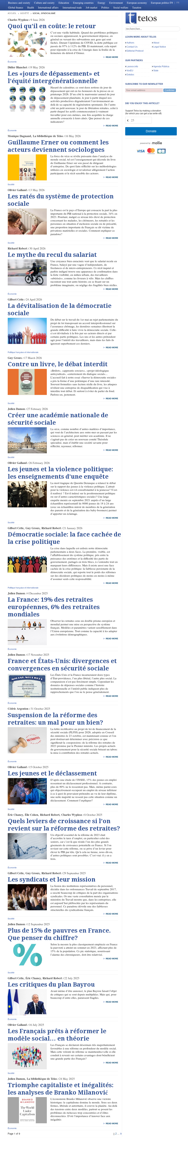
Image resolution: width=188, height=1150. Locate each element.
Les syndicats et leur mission (51, 879)
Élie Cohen (31, 815)
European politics (160, 2)
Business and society (19, 2)
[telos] (152, 18)
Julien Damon (16, 409)
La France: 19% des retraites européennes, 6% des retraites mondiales (54, 607)
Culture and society (44, 2)
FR (177, 2)
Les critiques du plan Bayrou (51, 984)
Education (64, 2)
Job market (91, 7)
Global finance (15, 7)
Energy (101, 2)
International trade (72, 7)
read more (112, 57)
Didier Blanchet (17, 67)
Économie (12, 61)
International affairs (48, 7)
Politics (105, 7)
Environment (116, 2)
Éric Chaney (15, 815)
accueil (12, 13)
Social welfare (120, 7)
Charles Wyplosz (18, 20)
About (156, 42)
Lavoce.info (132, 66)
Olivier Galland (17, 190)
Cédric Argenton (18, 709)
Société (24, 13)
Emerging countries (83, 2)
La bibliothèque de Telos (48, 136)
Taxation (136, 7)
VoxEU (129, 70)
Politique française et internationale (23, 352)
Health (30, 7)
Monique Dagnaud (19, 136)
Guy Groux (15, 358)
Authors (130, 42)
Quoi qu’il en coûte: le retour (52, 26)
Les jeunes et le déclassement (52, 773)
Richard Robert (17, 248)
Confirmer (170, 90)
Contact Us (132, 47)
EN (171, 2)
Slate (155, 70)
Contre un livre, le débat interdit (58, 364)
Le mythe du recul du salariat (52, 254)
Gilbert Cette (16, 299)
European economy (137, 2)
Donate (151, 131)
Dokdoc (130, 74)
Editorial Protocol (135, 51)
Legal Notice (159, 47)
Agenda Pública (161, 66)
